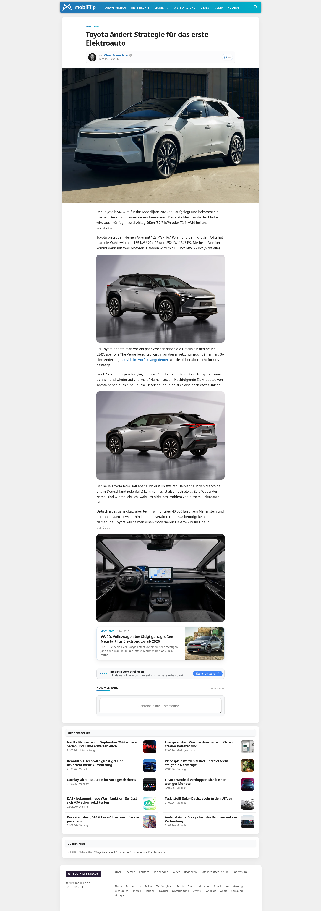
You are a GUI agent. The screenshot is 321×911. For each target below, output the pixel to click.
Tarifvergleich (115, 7)
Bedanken (190, 872)
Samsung (237, 891)
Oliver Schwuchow (116, 55)
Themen (130, 872)
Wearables (121, 891)
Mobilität (161, 7)
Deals (205, 7)
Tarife (180, 886)
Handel (149, 891)
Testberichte (140, 7)
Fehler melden (218, 688)
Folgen (233, 7)
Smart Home (221, 886)
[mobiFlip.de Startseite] (80, 7)
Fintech (136, 891)
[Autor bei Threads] (130, 55)
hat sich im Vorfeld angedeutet (144, 359)
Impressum (239, 872)
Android (211, 891)
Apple (223, 891)
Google (119, 895)
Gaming (238, 886)
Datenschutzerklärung (214, 872)
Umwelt (197, 891)
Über (118, 872)
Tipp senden (160, 872)
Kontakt (144, 872)
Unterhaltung (185, 7)
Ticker (218, 7)
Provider (163, 891)
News (118, 886)
